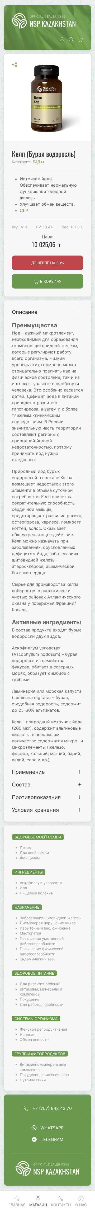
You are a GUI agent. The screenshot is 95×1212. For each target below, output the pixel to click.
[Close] (85, 10)
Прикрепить (65, 51)
